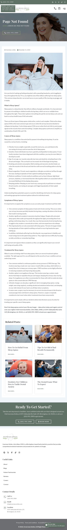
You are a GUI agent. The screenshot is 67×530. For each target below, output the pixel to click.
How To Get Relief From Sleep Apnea (18, 348)
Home (5, 26)
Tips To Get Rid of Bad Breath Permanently (46, 348)
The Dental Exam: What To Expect (47, 383)
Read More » (11, 354)
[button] (8, 8)
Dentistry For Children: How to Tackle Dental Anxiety (18, 384)
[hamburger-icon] (64, 9)
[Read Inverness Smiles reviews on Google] (17, 509)
